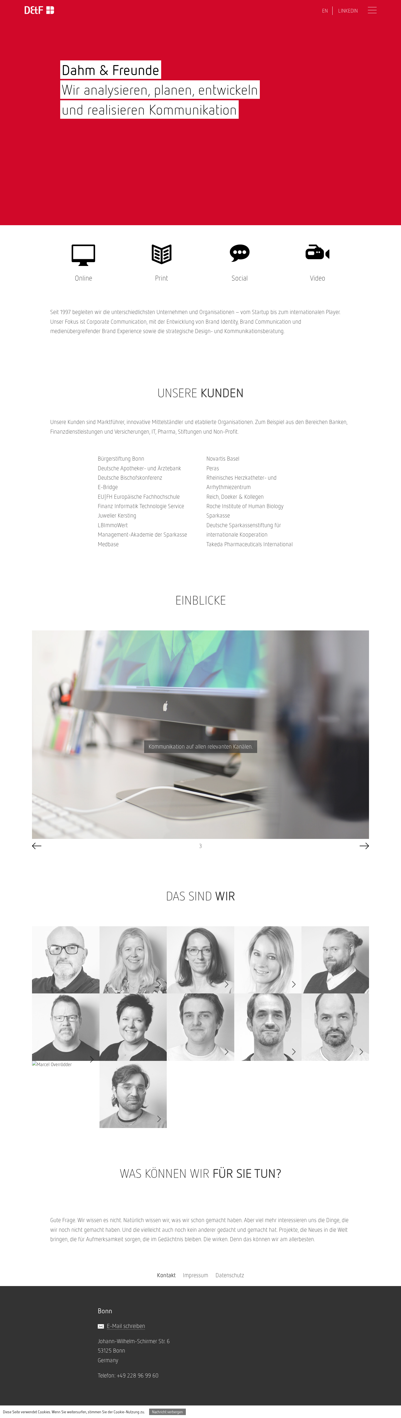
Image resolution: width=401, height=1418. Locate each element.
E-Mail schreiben (126, 1325)
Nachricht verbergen (167, 1411)
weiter (364, 846)
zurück (36, 846)
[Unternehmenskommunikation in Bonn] (39, 10)
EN (325, 10)
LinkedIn (348, 10)
